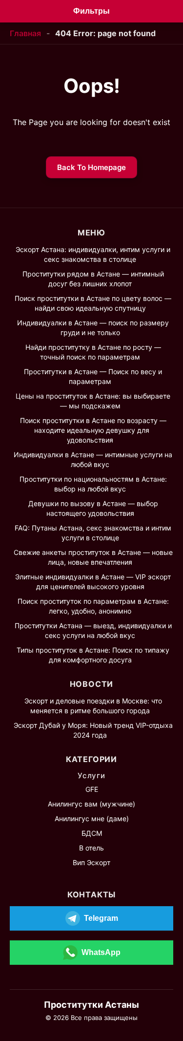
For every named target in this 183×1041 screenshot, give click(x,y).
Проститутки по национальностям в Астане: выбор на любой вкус (93, 484)
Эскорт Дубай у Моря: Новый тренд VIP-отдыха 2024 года (93, 730)
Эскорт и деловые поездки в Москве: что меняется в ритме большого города (93, 706)
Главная (25, 33)
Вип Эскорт (91, 862)
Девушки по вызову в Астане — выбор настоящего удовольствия (93, 508)
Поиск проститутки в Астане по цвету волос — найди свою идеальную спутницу (93, 303)
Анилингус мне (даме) (92, 818)
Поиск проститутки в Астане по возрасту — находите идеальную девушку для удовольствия (93, 430)
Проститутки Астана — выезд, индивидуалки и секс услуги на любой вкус (93, 630)
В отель (91, 848)
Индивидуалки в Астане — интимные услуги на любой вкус (93, 459)
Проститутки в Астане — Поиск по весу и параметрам (93, 376)
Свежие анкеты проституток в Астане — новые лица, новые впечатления (93, 557)
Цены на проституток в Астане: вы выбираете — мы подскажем (93, 401)
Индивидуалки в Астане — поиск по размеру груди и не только (93, 328)
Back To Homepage (91, 167)
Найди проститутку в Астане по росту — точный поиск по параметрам (93, 352)
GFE (91, 789)
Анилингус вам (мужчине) (91, 804)
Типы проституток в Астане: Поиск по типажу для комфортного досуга (93, 655)
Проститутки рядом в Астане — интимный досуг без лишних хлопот (93, 279)
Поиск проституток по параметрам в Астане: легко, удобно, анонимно (93, 606)
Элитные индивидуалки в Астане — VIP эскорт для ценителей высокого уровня (93, 582)
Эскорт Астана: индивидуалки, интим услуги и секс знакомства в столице (93, 254)
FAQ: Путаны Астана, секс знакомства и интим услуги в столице (93, 533)
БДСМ (91, 833)
